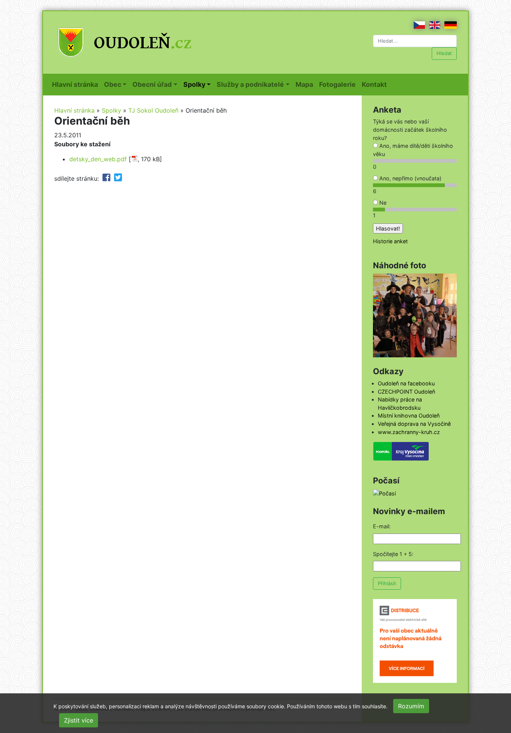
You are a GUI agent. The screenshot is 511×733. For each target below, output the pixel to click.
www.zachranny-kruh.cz (409, 432)
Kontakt (376, 84)
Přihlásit (387, 583)
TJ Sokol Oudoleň (153, 110)
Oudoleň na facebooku (406, 383)
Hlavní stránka (76, 84)
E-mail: (382, 526)
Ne (382, 202)
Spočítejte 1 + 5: (393, 554)
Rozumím (411, 706)
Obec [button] (112, 84)
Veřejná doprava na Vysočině (414, 424)
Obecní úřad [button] (152, 84)
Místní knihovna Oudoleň (409, 415)
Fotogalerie (339, 84)
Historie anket (390, 241)
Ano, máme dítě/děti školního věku (413, 150)
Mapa (306, 84)
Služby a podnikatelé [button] (250, 84)
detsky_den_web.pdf (98, 159)
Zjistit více (78, 720)
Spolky (111, 110)
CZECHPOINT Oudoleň (406, 391)
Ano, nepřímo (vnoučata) (409, 178)
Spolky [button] (194, 84)
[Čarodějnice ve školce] (415, 315)
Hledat (444, 53)
